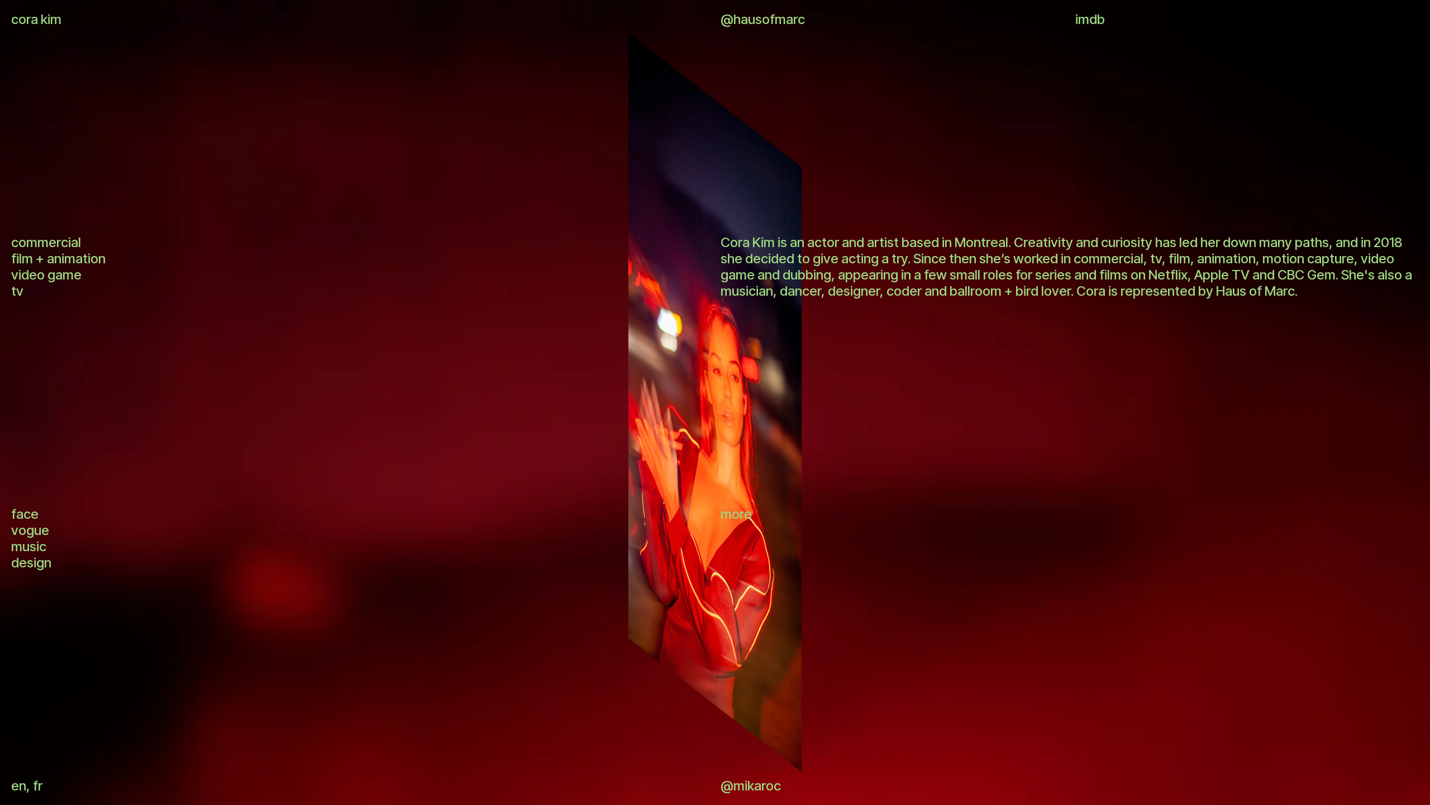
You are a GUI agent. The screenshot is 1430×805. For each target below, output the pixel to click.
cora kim (36, 19)
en (18, 786)
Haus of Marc (1255, 291)
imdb (1090, 19)
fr (37, 786)
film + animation (58, 258)
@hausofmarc (763, 19)
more (736, 514)
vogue (30, 530)
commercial (46, 242)
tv (17, 291)
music (28, 546)
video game (46, 275)
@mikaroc (751, 786)
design (31, 563)
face (25, 514)
